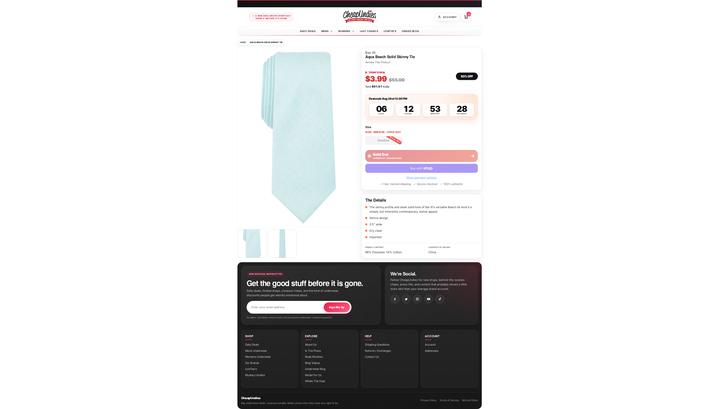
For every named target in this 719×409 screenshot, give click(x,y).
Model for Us (313, 375)
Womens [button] (344, 31)
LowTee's (390, 31)
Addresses (431, 351)
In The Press (313, 351)
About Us (310, 344)
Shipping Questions (377, 344)
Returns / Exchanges (378, 351)
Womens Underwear (258, 357)
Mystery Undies (255, 375)
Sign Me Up (336, 307)
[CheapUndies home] (359, 16)
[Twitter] (406, 299)
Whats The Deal (315, 381)
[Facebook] (394, 299)
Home (243, 42)
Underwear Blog (315, 369)
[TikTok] (439, 299)
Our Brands (252, 363)
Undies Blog (410, 31)
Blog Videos (312, 363)
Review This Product (377, 62)
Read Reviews (314, 357)
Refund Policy (470, 400)
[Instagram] (417, 299)
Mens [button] (325, 31)
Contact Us (372, 357)
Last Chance (369, 31)
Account (430, 344)
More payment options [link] (421, 177)
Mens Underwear (256, 351)
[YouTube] (428, 299)
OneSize (383, 140)
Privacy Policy (428, 400)
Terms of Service (449, 400)
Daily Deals (308, 31)
